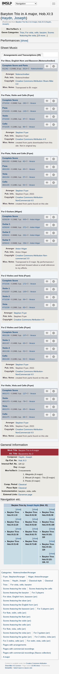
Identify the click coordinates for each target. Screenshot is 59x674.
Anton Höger (35, 220)
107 (24, 335)
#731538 (5, 300)
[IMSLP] (7, 3)
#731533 (5, 111)
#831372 (5, 394)
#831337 (5, 343)
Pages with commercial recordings (18, 649)
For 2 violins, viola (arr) (45, 637)
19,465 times (35, 665)
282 (24, 103)
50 (24, 185)
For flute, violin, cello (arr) (14, 613)
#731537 (5, 292)
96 (24, 127)
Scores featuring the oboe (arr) (17, 600)
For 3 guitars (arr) (42, 633)
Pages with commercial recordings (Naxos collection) (27, 653)
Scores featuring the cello (40, 588)
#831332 (5, 161)
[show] (24, 40)
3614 (25, 69)
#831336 (5, 335)
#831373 (5, 401)
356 (24, 243)
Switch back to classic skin (22, 668)
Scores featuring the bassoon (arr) (18, 609)
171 (24, 284)
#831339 (5, 359)
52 (24, 351)
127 (24, 394)
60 (24, 169)
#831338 (5, 351)
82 (24, 161)
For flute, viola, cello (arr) (14, 629)
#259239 (5, 220)
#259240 (5, 227)
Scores (6, 580)
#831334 (5, 177)
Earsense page (25, 494)
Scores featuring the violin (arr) (17, 621)
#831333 (5, 169)
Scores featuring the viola (14, 588)
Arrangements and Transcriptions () (22, 55)
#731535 (5, 127)
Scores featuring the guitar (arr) (17, 637)
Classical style (35, 580)
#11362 (5, 69)
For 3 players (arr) (45, 609)
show (18, 509)
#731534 (5, 119)
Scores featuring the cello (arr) (17, 625)
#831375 (5, 417)
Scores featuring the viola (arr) (17, 633)
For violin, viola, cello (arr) (38, 641)
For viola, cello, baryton (36, 32)
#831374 (5, 409)
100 (24, 292)
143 (24, 111)
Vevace (33, 103)
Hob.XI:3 (22, 460)
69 (24, 417)
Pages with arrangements (14, 645)
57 (24, 177)
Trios (22, 32)
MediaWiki (8, 668)
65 (24, 409)
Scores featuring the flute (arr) (16, 617)
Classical (22, 484)
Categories (6, 572)
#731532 (5, 103)
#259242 (5, 243)
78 (24, 401)
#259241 (5, 235)
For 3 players (38, 592)
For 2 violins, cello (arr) (13, 641)
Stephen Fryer (21, 132)
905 (24, 220)
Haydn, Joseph (14, 18)
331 (24, 235)
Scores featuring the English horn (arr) (20, 605)
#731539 (5, 307)
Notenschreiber (37, 69)
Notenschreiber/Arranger (24, 572)
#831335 (5, 185)
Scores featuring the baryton (16, 592)
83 (24, 307)
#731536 (5, 284)
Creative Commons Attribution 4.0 (30, 139)
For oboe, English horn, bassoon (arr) (20, 596)
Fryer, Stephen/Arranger (14, 576)
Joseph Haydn (33, 505)
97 (24, 119)
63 (24, 343)
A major (6, 657)
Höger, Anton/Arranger (38, 576)
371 (24, 227)
